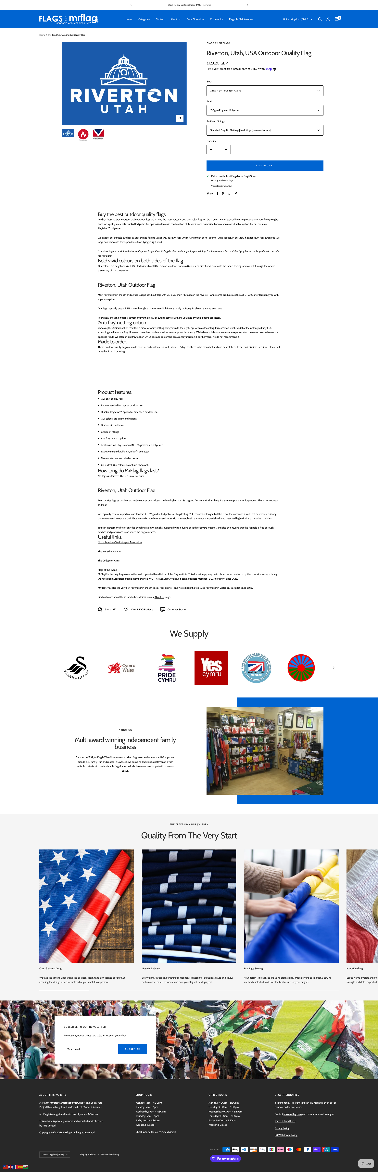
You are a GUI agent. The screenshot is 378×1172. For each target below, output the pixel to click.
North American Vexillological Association (120, 542)
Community (216, 19)
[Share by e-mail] (235, 193)
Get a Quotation (195, 19)
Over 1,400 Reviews (142, 609)
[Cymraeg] (26, 1166)
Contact (160, 19)
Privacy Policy (282, 1128)
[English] (10, 1166)
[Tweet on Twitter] (229, 193)
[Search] (320, 19)
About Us (175, 19)
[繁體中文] (5, 1166)
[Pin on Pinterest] (223, 193)
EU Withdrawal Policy (286, 1135)
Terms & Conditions (285, 1121)
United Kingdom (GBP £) (296, 19)
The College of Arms (109, 560)
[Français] (15, 1166)
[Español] (20, 1166)
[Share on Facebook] (217, 193)
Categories (144, 19)
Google (147, 1131)
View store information (221, 186)
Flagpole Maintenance (241, 19)
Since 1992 (111, 609)
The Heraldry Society (109, 551)
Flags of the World (107, 569)
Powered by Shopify (110, 1154)
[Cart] (337, 19)
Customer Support (177, 609)
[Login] (328, 19)
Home (128, 19)
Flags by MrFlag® (219, 43)
